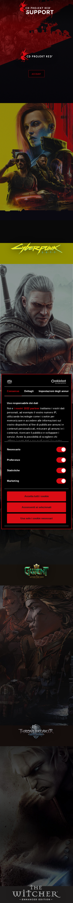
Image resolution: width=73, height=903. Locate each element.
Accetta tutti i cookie (36, 496)
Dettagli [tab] (29, 391)
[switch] (61, 460)
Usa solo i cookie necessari (36, 518)
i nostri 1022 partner (27, 408)
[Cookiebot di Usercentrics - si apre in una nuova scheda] (51, 382)
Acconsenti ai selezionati (36, 507)
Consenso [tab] (13, 391)
